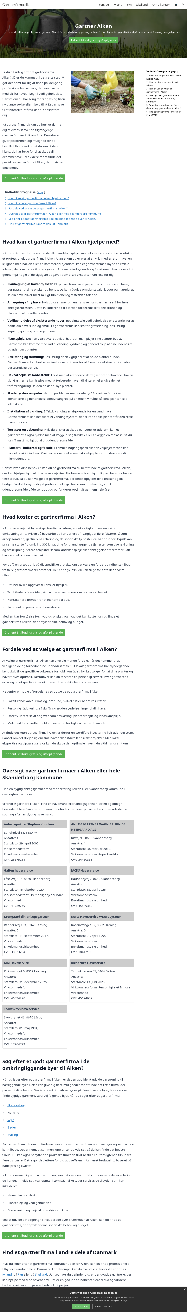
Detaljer (124, 1300)
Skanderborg (16, 1105)
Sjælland (142, 5)
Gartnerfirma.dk (15, 4)
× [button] (184, 1289)
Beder (11, 1127)
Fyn (129, 5)
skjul (40, 192)
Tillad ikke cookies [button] (103, 1306)
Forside (104, 5)
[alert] (93, 1299)
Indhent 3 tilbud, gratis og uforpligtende (93, 40)
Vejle (10, 1120)
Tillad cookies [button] (81, 1306)
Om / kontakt (161, 5)
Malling (12, 1135)
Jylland (118, 5)
